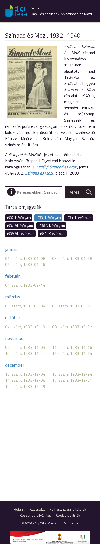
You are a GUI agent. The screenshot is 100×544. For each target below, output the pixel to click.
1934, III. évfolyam (79, 217)
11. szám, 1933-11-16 (72, 347)
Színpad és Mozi (79, 14)
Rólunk (19, 509)
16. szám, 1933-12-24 (72, 374)
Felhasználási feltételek (68, 509)
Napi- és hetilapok (45, 14)
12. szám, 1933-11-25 (72, 353)
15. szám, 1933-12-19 (25, 386)
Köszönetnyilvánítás (35, 515)
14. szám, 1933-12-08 (25, 380)
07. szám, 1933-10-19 (25, 326)
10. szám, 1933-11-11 (25, 353)
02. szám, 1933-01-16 (25, 264)
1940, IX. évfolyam (52, 233)
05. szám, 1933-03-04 (25, 306)
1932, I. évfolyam (18, 217)
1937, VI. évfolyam (19, 225)
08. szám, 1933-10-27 (72, 326)
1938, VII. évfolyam (51, 225)
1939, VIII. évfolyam (20, 233)
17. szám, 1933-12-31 (72, 380)
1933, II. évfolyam (48, 217)
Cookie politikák (68, 515)
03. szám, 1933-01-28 (72, 258)
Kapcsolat (37, 509)
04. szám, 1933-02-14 (25, 285)
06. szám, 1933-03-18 (72, 306)
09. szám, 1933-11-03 (25, 347)
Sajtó (35, 8)
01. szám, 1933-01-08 (25, 258)
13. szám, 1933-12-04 (25, 374)
